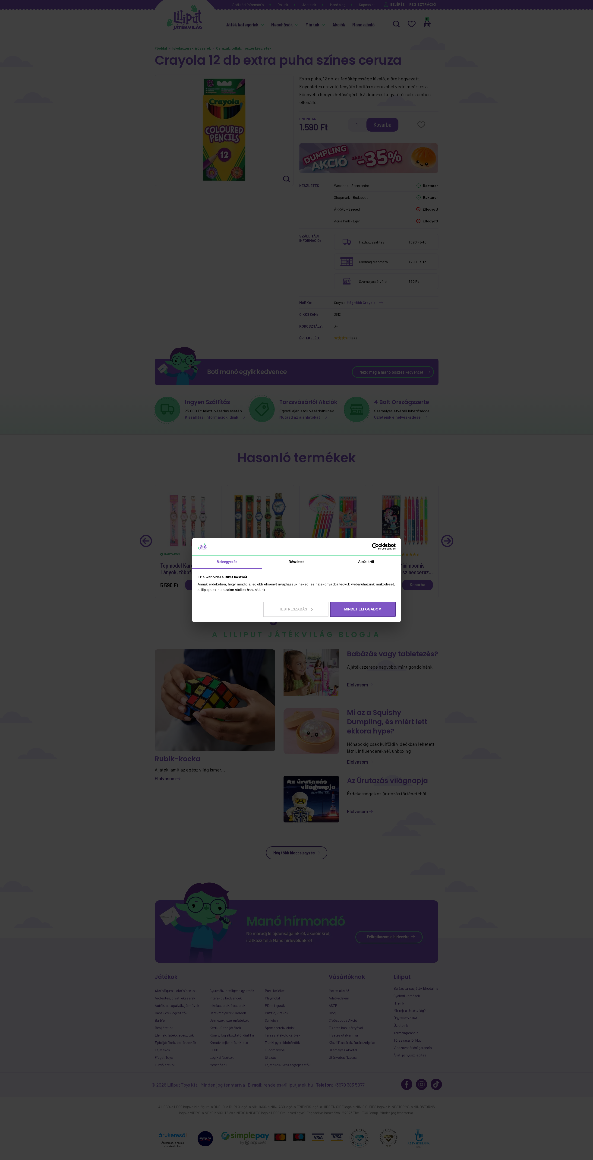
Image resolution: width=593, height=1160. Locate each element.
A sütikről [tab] (366, 562)
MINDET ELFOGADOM (363, 609)
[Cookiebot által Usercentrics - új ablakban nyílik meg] (375, 546)
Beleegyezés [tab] (227, 562)
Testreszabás (293, 609)
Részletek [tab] (297, 562)
